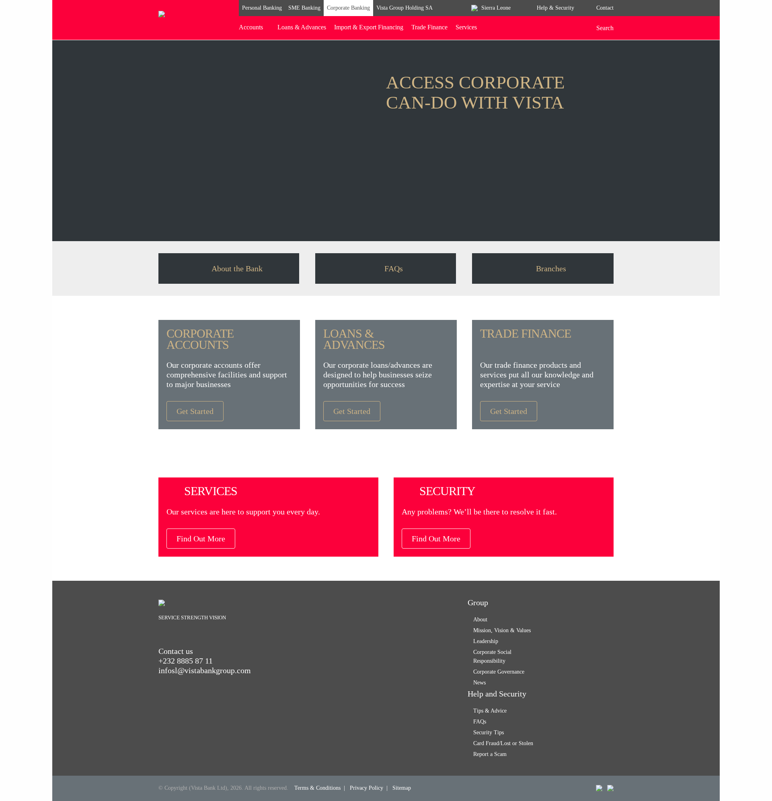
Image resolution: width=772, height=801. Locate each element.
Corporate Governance (498, 672)
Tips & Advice (490, 711)
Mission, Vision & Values (502, 630)
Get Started (195, 411)
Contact (605, 8)
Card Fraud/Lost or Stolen (503, 743)
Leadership (485, 641)
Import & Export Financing (368, 27)
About (480, 620)
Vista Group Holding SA (404, 8)
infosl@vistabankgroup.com (204, 670)
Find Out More (201, 538)
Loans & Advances (301, 27)
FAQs (479, 722)
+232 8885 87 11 (185, 660)
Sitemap (401, 788)
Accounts (251, 27)
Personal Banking (262, 8)
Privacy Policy (366, 788)
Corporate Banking (348, 8)
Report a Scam (490, 754)
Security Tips (488, 732)
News (479, 683)
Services (466, 27)
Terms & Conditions (317, 788)
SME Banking (304, 8)
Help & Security (555, 8)
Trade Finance (429, 27)
